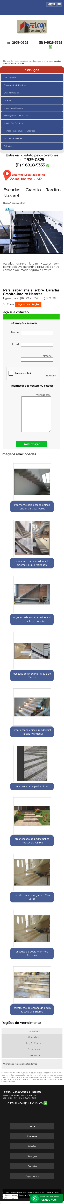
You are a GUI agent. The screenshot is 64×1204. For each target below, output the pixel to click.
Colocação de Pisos (13, 77)
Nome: (16, 332)
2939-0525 (20, 42)
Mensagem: (43, 394)
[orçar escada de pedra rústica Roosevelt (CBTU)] (32, 815)
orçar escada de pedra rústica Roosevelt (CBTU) (32, 840)
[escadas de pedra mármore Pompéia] (32, 927)
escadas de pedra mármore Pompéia (32, 953)
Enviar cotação (31, 444)
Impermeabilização (13, 108)
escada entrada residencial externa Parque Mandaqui (32, 563)
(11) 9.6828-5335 (50, 42)
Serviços (32, 70)
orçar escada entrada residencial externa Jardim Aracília (32, 619)
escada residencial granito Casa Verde (32, 897)
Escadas (7, 100)
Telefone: (47, 355)
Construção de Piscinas (15, 85)
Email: (16, 344)
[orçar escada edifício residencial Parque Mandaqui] (32, 706)
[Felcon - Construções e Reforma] (32, 25)
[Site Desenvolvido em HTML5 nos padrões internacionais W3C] (10, 1198)
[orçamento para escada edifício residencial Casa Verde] (32, 480)
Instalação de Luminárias (16, 115)
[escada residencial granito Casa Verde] (32, 871)
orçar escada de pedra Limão (32, 786)
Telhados (8, 146)
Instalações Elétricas (13, 123)
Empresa (32, 1136)
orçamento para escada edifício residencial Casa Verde (32, 506)
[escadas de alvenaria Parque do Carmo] (32, 649)
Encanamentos (11, 92)
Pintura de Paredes (13, 138)
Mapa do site (32, 1176)
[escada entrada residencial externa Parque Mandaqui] (32, 537)
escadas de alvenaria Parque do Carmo (32, 675)
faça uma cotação (28, 304)
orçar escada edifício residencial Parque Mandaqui (32, 732)
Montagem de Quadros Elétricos (19, 130)
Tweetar (9, 209)
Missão (32, 1146)
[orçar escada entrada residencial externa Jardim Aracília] (32, 593)
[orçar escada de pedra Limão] (32, 762)
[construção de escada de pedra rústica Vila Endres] (32, 984)
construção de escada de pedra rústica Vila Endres (32, 1009)
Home (32, 1126)
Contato (32, 1166)
